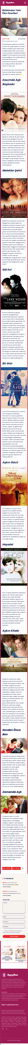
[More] (22, 868)
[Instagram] (2, 1029)
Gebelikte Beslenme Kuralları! (20, 960)
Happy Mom (14, 1013)
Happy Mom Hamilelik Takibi (7, 1010)
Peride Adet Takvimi (19, 1010)
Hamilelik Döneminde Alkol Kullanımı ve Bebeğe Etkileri (7, 958)
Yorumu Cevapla (7, 886)
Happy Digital (17, 1040)
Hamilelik (16, 1011)
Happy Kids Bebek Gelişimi (7, 1011)
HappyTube (5, 38)
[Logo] (7, 3)
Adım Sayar (8, 1013)
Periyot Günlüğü (21, 1013)
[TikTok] (6, 1029)
